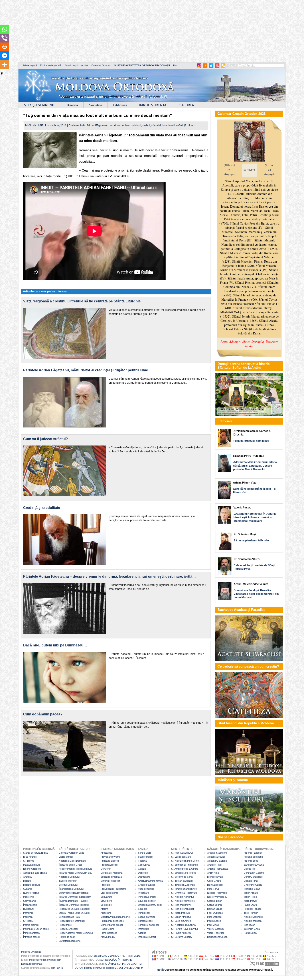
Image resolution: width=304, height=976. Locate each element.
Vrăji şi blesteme (109, 892)
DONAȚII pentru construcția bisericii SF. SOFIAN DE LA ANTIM (109, 967)
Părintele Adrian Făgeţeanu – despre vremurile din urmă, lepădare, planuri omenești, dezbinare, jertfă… (109, 576)
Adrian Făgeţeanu (97, 125)
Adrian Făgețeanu (253, 856)
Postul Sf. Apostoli (68, 928)
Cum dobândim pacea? (43, 714)
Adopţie (142, 932)
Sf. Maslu (28, 920)
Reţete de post (67, 937)
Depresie (143, 872)
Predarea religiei (109, 864)
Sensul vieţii (144, 852)
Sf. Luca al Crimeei (181, 920)
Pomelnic (28, 912)
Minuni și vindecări (110, 880)
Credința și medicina (111, 872)
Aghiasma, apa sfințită (35, 872)
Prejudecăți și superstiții (113, 888)
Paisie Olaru (250, 904)
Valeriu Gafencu (215, 928)
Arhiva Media (108, 937)
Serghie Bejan (214, 900)
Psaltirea (27, 916)
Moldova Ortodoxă (31, 951)
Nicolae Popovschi (217, 892)
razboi (146, 125)
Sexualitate (106, 896)
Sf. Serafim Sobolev (181, 937)
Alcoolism (106, 912)
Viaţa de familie (146, 888)
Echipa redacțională (50, 65)
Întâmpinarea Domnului (71, 888)
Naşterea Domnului (69, 876)
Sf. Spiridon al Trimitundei (184, 864)
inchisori (136, 125)
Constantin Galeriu (254, 872)
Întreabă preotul (31, 937)
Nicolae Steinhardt (253, 916)
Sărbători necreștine (70, 941)
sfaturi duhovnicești (163, 125)
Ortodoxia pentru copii (150, 904)
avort (113, 125)
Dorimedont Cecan (217, 937)
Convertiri (106, 868)
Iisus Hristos (30, 856)
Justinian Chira (252, 928)
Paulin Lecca (214, 920)
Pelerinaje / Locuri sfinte (36, 928)
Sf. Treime (28, 860)
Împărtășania (30, 904)
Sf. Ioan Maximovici (181, 904)
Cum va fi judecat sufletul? (45, 439)
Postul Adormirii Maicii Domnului (76, 932)
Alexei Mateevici (216, 856)
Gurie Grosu (214, 880)
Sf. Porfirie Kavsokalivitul (184, 928)
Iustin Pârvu (250, 900)
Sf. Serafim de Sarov (182, 876)
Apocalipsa (106, 852)
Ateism (104, 908)
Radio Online (107, 928)
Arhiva (84, 65)
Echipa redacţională (31, 963)
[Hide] (2, 73)
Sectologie (106, 904)
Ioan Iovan (249, 924)
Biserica (72, 105)
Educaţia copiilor (147, 900)
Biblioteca (120, 105)
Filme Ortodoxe (109, 932)
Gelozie (142, 868)
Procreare (143, 892)
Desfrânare (144, 876)
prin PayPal (57, 967)
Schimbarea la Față (69, 916)
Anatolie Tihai (214, 864)
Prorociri (105, 884)
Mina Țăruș (213, 888)
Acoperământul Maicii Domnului (75, 868)
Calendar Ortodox (101, 65)
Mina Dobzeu (214, 916)
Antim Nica (213, 872)
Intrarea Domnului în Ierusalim (75, 896)
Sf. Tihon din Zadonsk (183, 884)
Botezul (27, 880)
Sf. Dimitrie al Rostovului (184, 892)
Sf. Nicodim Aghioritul (182, 896)
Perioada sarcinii (147, 896)
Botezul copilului (31, 884)
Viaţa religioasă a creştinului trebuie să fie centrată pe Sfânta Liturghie (82, 301)
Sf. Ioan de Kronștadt (182, 908)
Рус (175, 65)
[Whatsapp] (4, 29)
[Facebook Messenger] (4, 55)
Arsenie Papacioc (253, 852)
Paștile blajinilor (31, 924)
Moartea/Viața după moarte (115, 916)
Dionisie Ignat (251, 880)
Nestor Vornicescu (217, 896)
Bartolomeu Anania (254, 864)
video (191, 125)
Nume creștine (31, 892)
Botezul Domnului (68, 884)
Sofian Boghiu (214, 904)
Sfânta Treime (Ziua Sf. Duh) (74, 912)
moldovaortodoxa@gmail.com (45, 959)
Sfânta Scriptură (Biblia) (36, 852)
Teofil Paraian (251, 912)
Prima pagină (30, 65)
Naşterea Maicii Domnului (72, 860)
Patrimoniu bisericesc (112, 920)
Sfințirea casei (145, 920)
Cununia (27, 888)
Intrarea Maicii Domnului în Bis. (75, 872)
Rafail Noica (250, 932)
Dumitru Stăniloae (253, 876)
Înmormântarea (31, 932)
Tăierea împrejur (68, 880)
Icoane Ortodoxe (32, 868)
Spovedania (29, 900)
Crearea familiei (146, 884)
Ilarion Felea (250, 896)
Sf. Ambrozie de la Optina (184, 868)
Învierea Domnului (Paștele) (74, 900)
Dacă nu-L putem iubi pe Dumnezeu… (55, 645)
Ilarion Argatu (251, 892)
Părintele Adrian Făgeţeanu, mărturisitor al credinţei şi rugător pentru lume (85, 370)
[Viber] (4, 38)
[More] (4, 64)
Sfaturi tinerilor (145, 856)
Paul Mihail (213, 924)
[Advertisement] (135, 31)
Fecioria (142, 860)
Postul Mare (65, 924)
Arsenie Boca (251, 860)
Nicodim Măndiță (252, 920)
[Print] (4, 47)
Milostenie (28, 896)
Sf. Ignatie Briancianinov (184, 888)
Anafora (27, 876)
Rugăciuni (28, 908)
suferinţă (181, 125)
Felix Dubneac (215, 912)
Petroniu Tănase (252, 908)
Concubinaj (144, 864)
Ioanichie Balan (252, 888)
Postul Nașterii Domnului (72, 920)
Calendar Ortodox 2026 (71, 852)
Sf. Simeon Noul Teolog (183, 872)
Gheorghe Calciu (253, 884)
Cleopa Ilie (249, 868)
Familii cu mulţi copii (148, 924)
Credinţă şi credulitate (41, 508)
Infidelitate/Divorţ (147, 937)
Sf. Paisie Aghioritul (181, 932)
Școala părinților (146, 916)
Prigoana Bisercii (110, 860)
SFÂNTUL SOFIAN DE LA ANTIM (123, 963)
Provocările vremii (110, 856)
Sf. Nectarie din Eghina (183, 924)
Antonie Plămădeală (217, 868)
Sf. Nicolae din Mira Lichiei (185, 860)
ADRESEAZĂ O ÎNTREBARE (116, 959)
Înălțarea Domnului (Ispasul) (74, 904)
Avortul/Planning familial (150, 880)
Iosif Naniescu (215, 884)
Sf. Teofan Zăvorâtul (182, 880)
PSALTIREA (186, 105)
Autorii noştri (71, 65)
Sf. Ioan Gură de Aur (182, 852)
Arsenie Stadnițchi (217, 852)
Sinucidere (106, 900)
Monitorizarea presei (112, 924)
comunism (123, 125)
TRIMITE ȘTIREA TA (152, 105)
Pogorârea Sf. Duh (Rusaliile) (74, 908)
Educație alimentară (111, 876)
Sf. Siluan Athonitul (181, 916)
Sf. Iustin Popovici (180, 912)
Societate (95, 105)
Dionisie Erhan (215, 876)
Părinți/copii (144, 912)
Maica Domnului (31, 864)
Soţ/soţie (142, 908)
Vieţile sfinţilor (66, 856)
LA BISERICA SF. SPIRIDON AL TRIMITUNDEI (115, 955)
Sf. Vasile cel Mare (181, 856)
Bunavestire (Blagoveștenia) (74, 892)
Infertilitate (143, 928)
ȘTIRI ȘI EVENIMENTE (39, 105)
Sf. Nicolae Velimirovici (183, 900)
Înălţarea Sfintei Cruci (70, 864)
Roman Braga (214, 908)
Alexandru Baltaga (217, 860)
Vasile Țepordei (215, 932)
